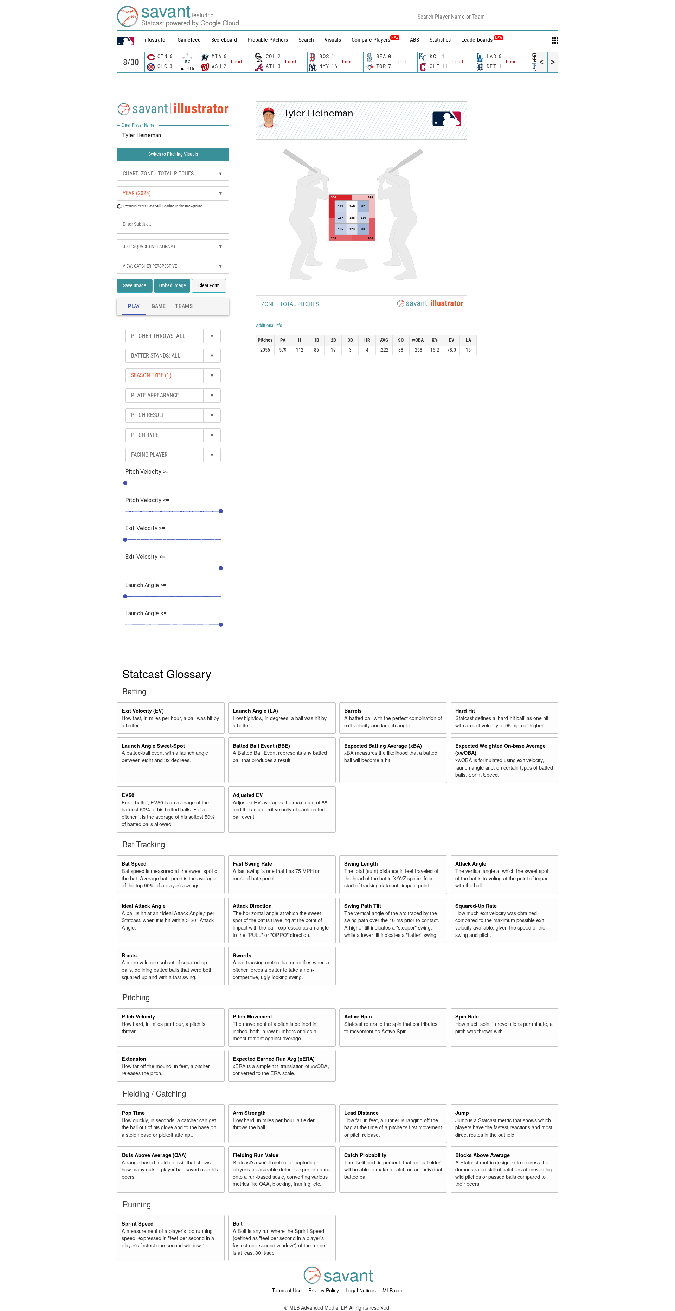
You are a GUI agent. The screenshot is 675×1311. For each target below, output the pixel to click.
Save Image (134, 285)
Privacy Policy (324, 1290)
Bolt (238, 1223)
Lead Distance (361, 1112)
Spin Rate (467, 1016)
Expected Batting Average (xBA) (383, 745)
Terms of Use (287, 1290)
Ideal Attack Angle (144, 905)
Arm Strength (249, 1112)
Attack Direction (252, 905)
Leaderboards (481, 40)
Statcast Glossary (166, 673)
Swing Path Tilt (362, 905)
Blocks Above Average (482, 1154)
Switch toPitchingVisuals (173, 154)
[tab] (134, 306)
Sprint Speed (138, 1223)
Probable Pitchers (268, 40)
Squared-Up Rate (476, 905)
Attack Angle (470, 863)
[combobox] (485, 16)
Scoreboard (224, 40)
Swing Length (361, 863)
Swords (242, 955)
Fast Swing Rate (252, 863)
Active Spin (358, 1016)
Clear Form (209, 285)
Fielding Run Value (255, 1154)
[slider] (125, 483)
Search (306, 40)
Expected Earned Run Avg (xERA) (274, 1058)
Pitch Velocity (138, 1016)
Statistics (440, 40)
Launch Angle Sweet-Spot (153, 745)
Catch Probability (365, 1154)
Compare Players (371, 40)
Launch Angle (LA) (255, 710)
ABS (414, 40)
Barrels (353, 710)
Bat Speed (134, 863)
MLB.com (393, 1290)
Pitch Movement (252, 1016)
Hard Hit (465, 710)
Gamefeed (189, 40)
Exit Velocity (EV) (143, 710)
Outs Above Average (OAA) (154, 1154)
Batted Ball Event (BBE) (261, 745)
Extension (134, 1058)
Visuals (332, 40)
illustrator (156, 40)
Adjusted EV (248, 794)
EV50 (128, 794)
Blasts (129, 955)
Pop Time (133, 1112)
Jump (462, 1112)
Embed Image (172, 285)
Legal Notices (361, 1290)
